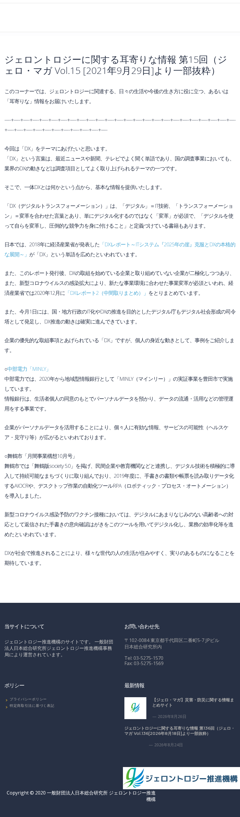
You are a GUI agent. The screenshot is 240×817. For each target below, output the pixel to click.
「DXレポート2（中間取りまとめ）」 (106, 292)
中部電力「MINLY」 (29, 368)
